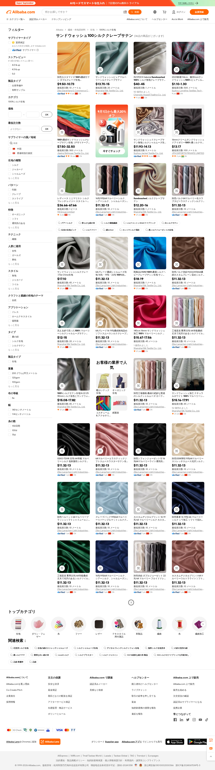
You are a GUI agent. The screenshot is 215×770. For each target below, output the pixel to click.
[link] (211, 740)
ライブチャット (139, 690)
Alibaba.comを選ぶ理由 (17, 684)
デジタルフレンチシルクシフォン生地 (123, 648)
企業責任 (10, 696)
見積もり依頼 (96, 690)
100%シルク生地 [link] (107, 29)
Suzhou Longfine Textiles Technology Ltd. (188, 90)
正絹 (34, 662)
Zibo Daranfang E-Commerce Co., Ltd (73, 90)
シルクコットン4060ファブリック (141, 223)
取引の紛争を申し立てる (144, 696)
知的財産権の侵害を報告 (144, 708)
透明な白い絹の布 (41, 655)
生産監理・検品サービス (60, 708)
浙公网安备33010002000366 (159, 765)
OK (46, 114)
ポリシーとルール (57, 714)
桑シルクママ (19, 655)
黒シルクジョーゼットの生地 (161, 230)
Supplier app (112, 741)
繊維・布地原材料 (76, 29)
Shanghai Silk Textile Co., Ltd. (109, 90)
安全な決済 (53, 684)
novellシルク (63, 655)
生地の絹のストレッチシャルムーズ (53, 648)
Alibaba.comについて (17, 677)
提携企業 (177, 708)
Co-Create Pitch (14, 690)
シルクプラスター (85, 655)
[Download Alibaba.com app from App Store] (174, 742)
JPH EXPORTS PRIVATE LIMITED (188, 153)
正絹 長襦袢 (18, 662)
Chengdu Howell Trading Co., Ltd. (150, 94)
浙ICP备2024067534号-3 (187, 765)
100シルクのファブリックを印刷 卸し (173, 655)
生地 (92, 29)
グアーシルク (67, 223)
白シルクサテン (171, 223)
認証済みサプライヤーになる (187, 702)
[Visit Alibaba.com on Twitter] (188, 720)
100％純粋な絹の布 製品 (137, 655)
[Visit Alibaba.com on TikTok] (207, 720)
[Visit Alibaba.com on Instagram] (194, 720)
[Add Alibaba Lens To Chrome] (50, 742)
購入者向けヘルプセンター (145, 684)
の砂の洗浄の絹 (180, 648)
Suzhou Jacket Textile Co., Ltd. (148, 153)
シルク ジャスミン (110, 655)
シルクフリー (91, 230)
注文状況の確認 (181, 696)
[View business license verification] (135, 765)
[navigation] (30, 316)
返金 (134, 702)
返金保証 (52, 690)
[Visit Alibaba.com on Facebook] (175, 720)
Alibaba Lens (13, 741)
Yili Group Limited (65, 212)
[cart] (165, 12)
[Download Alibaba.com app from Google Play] (198, 742)
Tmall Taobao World (92, 755)
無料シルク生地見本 (156, 648)
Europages (153, 755)
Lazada (107, 755)
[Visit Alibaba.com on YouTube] (200, 720)
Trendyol (141, 755)
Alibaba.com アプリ (132, 741)
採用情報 (10, 702)
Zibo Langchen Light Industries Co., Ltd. (112, 212)
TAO (132, 755)
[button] (125, 12)
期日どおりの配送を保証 (60, 696)
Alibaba (59, 29)
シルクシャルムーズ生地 (87, 648)
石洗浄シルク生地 (20, 648)
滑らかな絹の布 (88, 223)
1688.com (75, 755)
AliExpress (63, 755)
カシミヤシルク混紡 (130, 230)
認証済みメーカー (98, 684)
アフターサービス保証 (59, 702)
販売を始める (180, 690)
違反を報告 (137, 714)
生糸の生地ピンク (68, 230)
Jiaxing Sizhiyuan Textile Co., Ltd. (73, 153)
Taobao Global (120, 755)
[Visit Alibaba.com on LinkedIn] (181, 720)
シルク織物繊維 (110, 223)
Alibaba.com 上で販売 (184, 684)
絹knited (109, 230)
